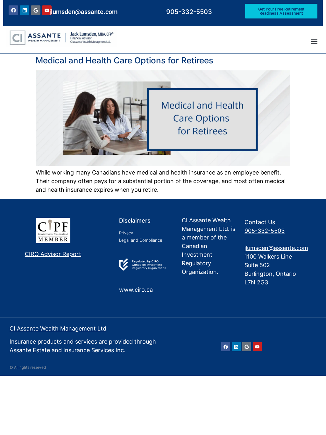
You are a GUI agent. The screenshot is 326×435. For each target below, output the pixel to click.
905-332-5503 (189, 12)
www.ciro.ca (136, 289)
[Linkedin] (24, 10)
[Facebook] (13, 10)
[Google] (35, 10)
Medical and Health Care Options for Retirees (124, 60)
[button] (314, 41)
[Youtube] (257, 346)
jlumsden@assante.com (83, 12)
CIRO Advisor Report (53, 254)
